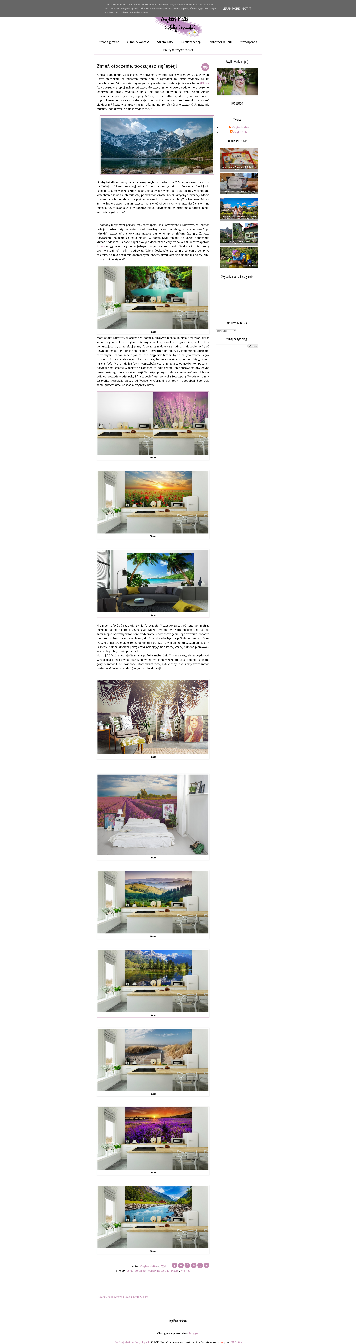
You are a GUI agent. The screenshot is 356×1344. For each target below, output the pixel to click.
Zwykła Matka (240, 127)
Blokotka (236, 1342)
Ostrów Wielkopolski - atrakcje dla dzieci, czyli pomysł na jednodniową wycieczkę (239, 217)
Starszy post (140, 1296)
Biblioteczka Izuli (220, 42)
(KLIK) (204, 83)
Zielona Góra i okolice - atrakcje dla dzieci (239, 266)
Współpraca (248, 42)
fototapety (140, 1270)
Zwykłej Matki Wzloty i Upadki (132, 1342)
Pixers (101, 246)
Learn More (231, 8)
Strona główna (109, 42)
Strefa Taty (165, 42)
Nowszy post (105, 1296)
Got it (246, 8)
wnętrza (185, 1270)
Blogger (193, 1333)
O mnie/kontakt (138, 42)
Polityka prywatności (178, 50)
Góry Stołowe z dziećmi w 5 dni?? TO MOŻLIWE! (238, 242)
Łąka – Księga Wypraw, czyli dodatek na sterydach (239, 168)
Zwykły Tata (240, 132)
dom (129, 1270)
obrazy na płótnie (159, 1270)
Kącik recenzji (191, 42)
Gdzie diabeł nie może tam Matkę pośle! (238, 191)
